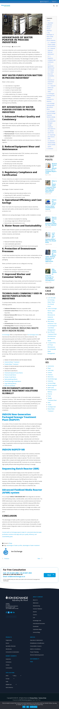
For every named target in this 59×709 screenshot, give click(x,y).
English (53, 1)
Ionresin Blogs (52, 383)
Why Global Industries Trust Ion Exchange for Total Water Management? (51, 274)
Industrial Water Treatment (11, 362)
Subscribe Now (11, 616)
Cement (50, 372)
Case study (50, 370)
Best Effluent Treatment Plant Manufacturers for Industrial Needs (52, 336)
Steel (49, 402)
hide (49, 20)
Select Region (44, 1)
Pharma (50, 394)
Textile (49, 404)
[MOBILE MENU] (57, 6)
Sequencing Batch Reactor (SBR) (21, 468)
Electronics (50, 377)
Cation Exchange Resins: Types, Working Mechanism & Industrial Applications (50, 256)
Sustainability (34, 659)
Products (9, 637)
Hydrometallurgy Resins (10, 379)
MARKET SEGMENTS (11, 656)
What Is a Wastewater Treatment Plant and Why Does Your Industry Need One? (51, 186)
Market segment (52, 385)
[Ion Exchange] (5, 6)
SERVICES (32, 637)
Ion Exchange (5, 334)
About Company (38, 596)
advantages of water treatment (31, 545)
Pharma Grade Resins (10, 375)
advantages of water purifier (14, 545)
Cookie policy (33, 706)
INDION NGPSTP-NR (13, 449)
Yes (24, 706)
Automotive (51, 366)
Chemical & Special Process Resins (13, 373)
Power (49, 396)
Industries (50, 381)
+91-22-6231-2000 (12, 573)
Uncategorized (52, 407)
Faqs (31, 661)
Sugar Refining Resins (10, 383)
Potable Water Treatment (11, 364)
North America (9, 687)
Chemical (50, 374)
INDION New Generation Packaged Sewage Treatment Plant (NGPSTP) (19, 417)
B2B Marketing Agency (25, 700)
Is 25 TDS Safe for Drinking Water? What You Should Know (51, 302)
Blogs (10, 543)
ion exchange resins (33, 334)
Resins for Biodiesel (9, 385)
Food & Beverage (52, 379)
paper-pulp (51, 387)
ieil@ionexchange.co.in (16, 576)
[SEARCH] (54, 6)
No (27, 706)
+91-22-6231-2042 (26, 573)
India (7, 681)
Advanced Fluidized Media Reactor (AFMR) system (22, 491)
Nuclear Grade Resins (10, 377)
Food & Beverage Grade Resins (12, 381)
